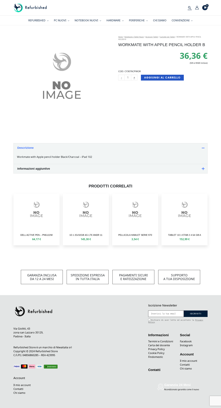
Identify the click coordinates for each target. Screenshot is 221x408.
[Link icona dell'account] (197, 8)
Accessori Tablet (151, 37)
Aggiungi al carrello (162, 77)
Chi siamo (19, 393)
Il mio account (22, 385)
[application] (47, 20)
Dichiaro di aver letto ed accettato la (175, 321)
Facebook (186, 341)
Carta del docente (159, 345)
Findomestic (155, 357)
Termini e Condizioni (160, 341)
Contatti (18, 389)
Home (120, 37)
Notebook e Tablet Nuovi (134, 37)
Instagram (186, 345)
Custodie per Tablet (167, 37)
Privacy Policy (156, 349)
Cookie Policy (156, 353)
